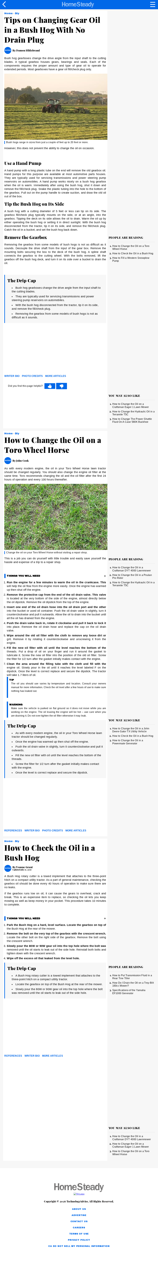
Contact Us (79, 1221)
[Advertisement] (32, 349)
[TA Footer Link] (79, 1194)
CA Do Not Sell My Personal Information (79, 1246)
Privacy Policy (79, 1240)
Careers (79, 1227)
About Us (79, 1209)
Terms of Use (79, 1234)
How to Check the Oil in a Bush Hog (132, 253)
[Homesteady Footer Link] (79, 1188)
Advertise (79, 1215)
